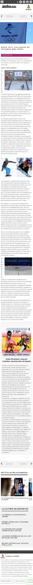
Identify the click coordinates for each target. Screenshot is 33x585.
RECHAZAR (20, 581)
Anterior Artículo (9, 16)
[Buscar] (18, 2)
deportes (7, 55)
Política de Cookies (22, 576)
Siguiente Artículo (23, 16)
